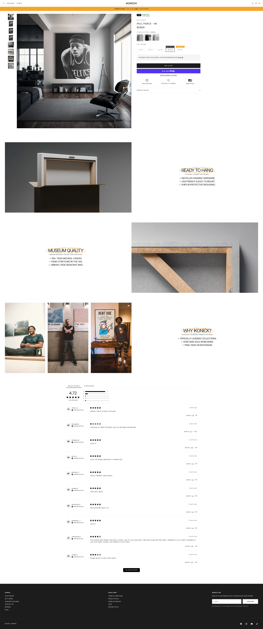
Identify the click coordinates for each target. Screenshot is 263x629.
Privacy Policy (113, 598)
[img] (77, 410)
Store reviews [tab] (89, 386)
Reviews (8, 607)
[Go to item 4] (11, 38)
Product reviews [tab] (74, 386)
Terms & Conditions (115, 596)
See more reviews (131, 570)
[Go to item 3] (11, 31)
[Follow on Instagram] (246, 624)
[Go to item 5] (11, 45)
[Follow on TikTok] (257, 624)
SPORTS (19, 3)
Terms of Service (114, 601)
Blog (7, 609)
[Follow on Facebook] (241, 624)
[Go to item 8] (11, 66)
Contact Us (9, 604)
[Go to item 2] (11, 24)
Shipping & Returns (12, 601)
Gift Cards (9, 598)
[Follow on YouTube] (252, 624)
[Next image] (128, 73)
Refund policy (113, 607)
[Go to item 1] (11, 17)
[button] (96, 392)
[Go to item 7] (11, 59)
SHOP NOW (10, 3)
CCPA (110, 604)
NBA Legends (141, 20)
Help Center (9, 596)
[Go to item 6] (11, 52)
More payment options (168, 75)
